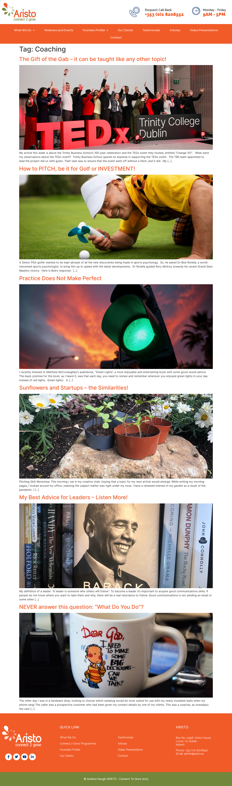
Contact (116, 37)
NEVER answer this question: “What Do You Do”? (81, 607)
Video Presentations (204, 30)
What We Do (22, 30)
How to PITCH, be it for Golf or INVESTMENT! (77, 168)
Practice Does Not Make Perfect (60, 278)
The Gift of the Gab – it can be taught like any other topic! (93, 59)
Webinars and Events (58, 30)
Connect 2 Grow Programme (78, 743)
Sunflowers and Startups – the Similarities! (73, 387)
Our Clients (125, 30)
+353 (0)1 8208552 (164, 14)
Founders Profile (94, 30)
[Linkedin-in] (32, 756)
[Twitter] (16, 756)
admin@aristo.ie (194, 753)
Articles (175, 30)
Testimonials (151, 30)
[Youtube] (24, 756)
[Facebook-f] (8, 756)
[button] (24, 30)
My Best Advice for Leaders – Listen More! (73, 497)
